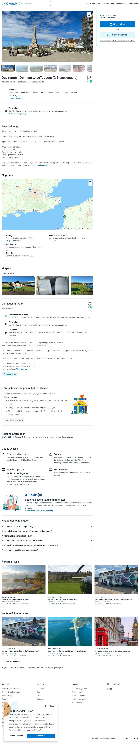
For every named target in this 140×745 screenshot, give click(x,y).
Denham (13, 668)
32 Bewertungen (111, 15)
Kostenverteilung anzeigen (18, 114)
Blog (38, 692)
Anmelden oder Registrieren (127, 4)
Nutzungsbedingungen (100, 738)
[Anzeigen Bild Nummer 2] (22, 68)
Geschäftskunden (78, 696)
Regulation (6, 699)
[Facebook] (123, 738)
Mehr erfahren (24, 484)
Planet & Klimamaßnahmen (12, 689)
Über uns (40, 689)
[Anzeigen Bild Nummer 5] (65, 68)
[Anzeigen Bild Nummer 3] (36, 68)
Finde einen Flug (78, 703)
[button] (30, 189)
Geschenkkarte (103, 4)
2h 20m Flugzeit (24, 82)
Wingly (4, 668)
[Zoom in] (90, 181)
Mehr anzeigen (44, 165)
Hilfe (112, 4)
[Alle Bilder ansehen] (47, 36)
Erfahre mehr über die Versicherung (39, 511)
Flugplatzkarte (77, 692)
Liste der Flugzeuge (79, 689)
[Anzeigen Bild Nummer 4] (50, 68)
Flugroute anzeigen (15, 98)
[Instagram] (130, 738)
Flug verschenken (16, 420)
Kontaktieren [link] (11, 374)
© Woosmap (59, 229)
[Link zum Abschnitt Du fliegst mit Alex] (89, 82)
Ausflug (21, 668)
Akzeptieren (40, 736)
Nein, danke (50, 706)
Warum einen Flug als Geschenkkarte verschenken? (117, 41)
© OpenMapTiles (69, 229)
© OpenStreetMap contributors (83, 229)
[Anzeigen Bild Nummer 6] (79, 68)
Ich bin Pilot (90, 4)
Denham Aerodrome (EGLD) (23, 238)
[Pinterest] (137, 738)
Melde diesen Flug (13, 661)
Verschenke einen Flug (80, 699)
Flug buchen (119, 24)
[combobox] (35, 3)
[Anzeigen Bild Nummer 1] (8, 68)
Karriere (40, 699)
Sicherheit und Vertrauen (11, 692)
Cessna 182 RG (38, 82)
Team (39, 696)
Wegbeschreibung (13, 241)
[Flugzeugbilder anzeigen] (18, 285)
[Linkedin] (134, 738)
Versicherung (7, 696)
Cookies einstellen (16, 736)
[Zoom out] (90, 184)
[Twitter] (127, 738)
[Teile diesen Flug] (89, 14)
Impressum (114, 738)
